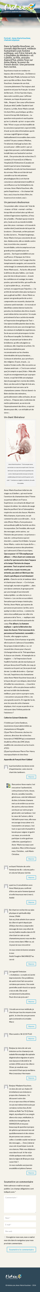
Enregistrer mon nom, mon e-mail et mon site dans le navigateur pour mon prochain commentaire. (19, 1240)
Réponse (31, 777)
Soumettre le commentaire (21, 1249)
